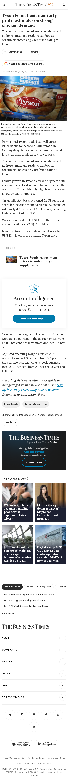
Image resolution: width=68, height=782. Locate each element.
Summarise (15, 51)
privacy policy (38, 758)
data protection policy (41, 763)
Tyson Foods (11, 403)
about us (7, 758)
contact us (19, 758)
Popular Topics (12, 586)
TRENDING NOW (14, 478)
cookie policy (23, 763)
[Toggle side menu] (3, 4)
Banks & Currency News (39, 586)
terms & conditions (56, 758)
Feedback (10, 422)
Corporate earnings (35, 403)
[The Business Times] (31, 4)
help (28, 758)
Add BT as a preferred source (26, 63)
